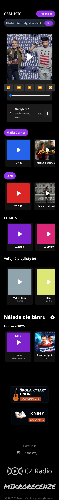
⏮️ (19, 87)
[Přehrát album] (42, 150)
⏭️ (40, 87)
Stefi (10, 176)
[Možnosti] (47, 113)
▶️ (29, 87)
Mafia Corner (16, 132)
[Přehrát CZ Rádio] (20, 234)
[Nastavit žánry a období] (52, 317)
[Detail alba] (52, 150)
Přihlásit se (45, 14)
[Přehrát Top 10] (18, 150)
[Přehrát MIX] (18, 342)
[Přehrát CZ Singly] (48, 234)
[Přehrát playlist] (20, 282)
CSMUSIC (12, 13)
